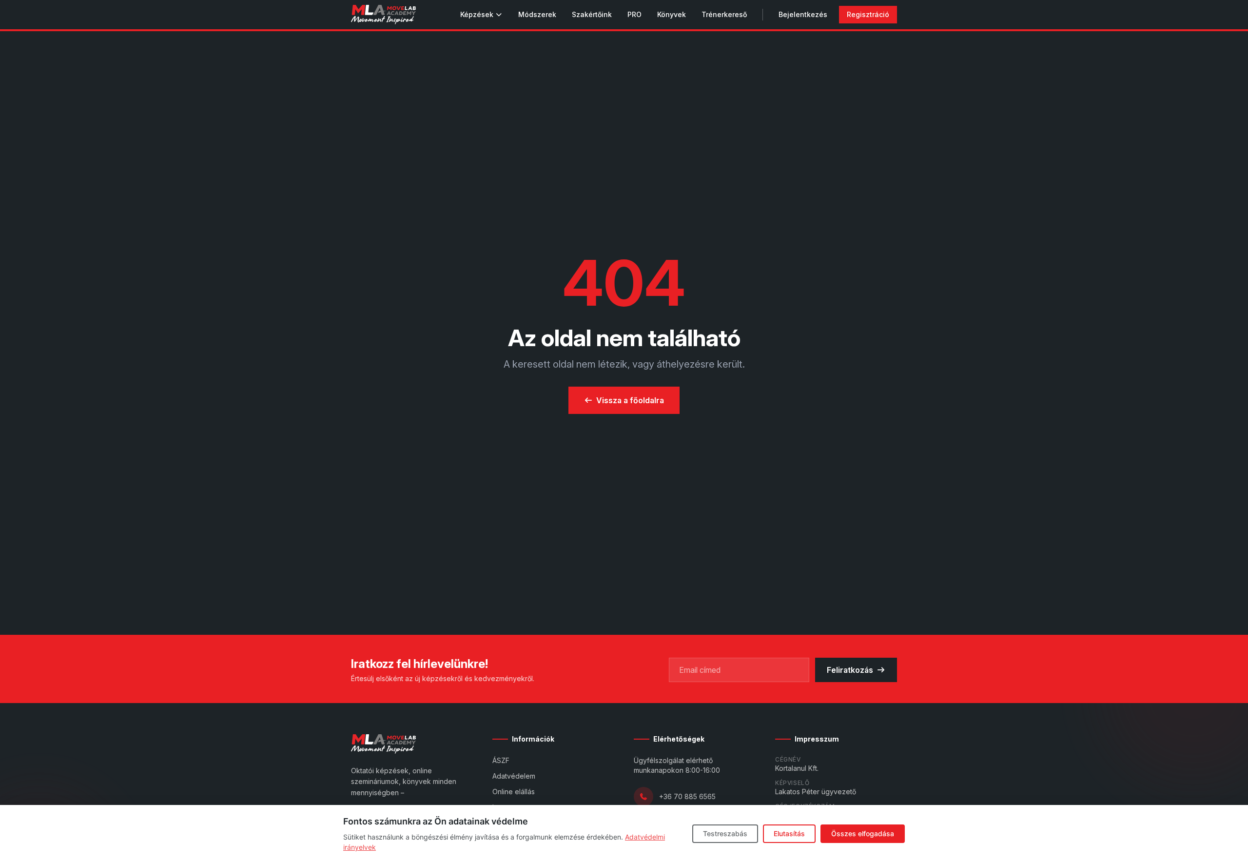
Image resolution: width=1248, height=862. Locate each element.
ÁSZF (500, 760)
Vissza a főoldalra (630, 400)
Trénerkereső (724, 14)
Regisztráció (868, 14)
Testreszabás (725, 833)
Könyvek (671, 14)
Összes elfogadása (862, 833)
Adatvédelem (513, 776)
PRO (634, 14)
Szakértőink (592, 14)
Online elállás (513, 791)
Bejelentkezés (803, 14)
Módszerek (537, 14)
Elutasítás (789, 833)
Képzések (476, 14)
